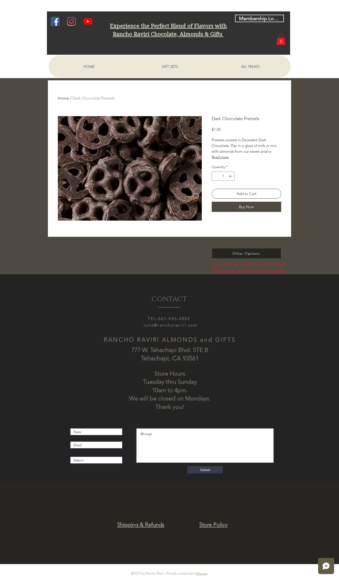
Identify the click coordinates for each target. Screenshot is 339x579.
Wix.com (202, 573)
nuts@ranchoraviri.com (170, 325)
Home (63, 98)
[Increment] (231, 176)
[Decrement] (215, 176)
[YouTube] (87, 21)
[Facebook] (55, 21)
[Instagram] (71, 21)
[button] (281, 39)
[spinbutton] (223, 176)
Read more (220, 157)
